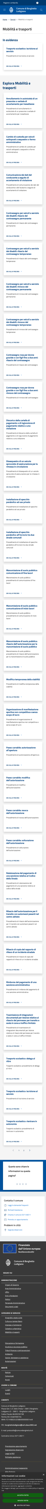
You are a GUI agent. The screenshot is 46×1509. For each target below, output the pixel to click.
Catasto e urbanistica (13, 1328)
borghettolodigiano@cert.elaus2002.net (21, 1425)
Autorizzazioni (10, 1361)
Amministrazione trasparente (16, 1468)
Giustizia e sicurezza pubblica (16, 1346)
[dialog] (23, 1490)
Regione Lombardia (10, 2)
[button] (23, 1505)
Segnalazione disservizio (14, 1450)
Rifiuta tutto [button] (23, 1501)
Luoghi (7, 1389)
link (3, 1490)
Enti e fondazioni (11, 1295)
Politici (7, 1299)
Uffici (7, 1292)
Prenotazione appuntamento (16, 1446)
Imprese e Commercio (13, 1325)
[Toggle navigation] (4, 9)
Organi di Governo (12, 1284)
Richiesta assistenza (13, 1457)
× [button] (43, 1475)
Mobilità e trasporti (12, 1332)
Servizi (13, 19)
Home (5, 19)
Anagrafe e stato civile (13, 1317)
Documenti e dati (11, 1306)
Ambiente (9, 1354)
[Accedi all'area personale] (37, 3)
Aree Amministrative (13, 1288)
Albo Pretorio (10, 1471)
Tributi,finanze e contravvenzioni (17, 1350)
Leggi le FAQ (10, 1453)
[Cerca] (41, 10)
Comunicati (9, 1376)
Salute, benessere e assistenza (16, 1357)
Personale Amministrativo (15, 1303)
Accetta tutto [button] (23, 1495)
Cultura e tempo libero (13, 1321)
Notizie (7, 1372)
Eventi (7, 1393)
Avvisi (7, 1379)
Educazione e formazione (14, 1343)
